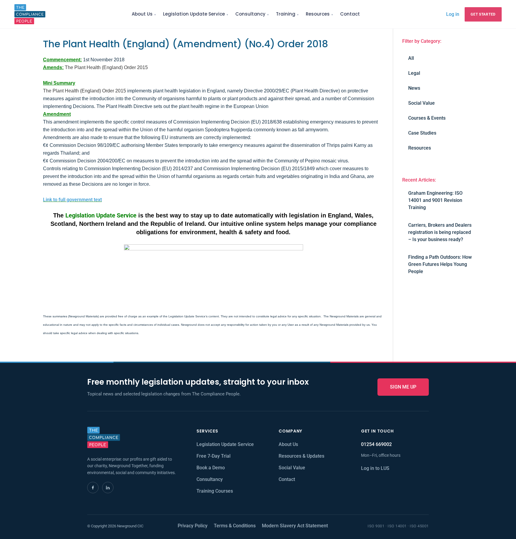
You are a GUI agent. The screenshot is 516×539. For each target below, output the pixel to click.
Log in (452, 14)
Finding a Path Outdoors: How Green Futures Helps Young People (440, 264)
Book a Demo (210, 468)
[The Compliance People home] (29, 14)
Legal (414, 73)
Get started (483, 14)
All (411, 58)
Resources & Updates (301, 456)
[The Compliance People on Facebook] (93, 487)
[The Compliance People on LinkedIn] (107, 487)
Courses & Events (427, 118)
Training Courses (214, 491)
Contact (350, 14)
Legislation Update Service (194, 14)
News (414, 88)
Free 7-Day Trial (213, 456)
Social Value (421, 103)
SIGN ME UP (403, 387)
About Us (142, 14)
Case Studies (422, 133)
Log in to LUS (375, 468)
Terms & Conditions (235, 526)
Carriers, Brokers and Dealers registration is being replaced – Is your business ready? (440, 232)
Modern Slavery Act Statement (295, 526)
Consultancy (250, 14)
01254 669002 (376, 444)
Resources (318, 14)
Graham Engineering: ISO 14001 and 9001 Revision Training (435, 200)
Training (285, 14)
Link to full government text (72, 199)
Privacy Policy (193, 526)
